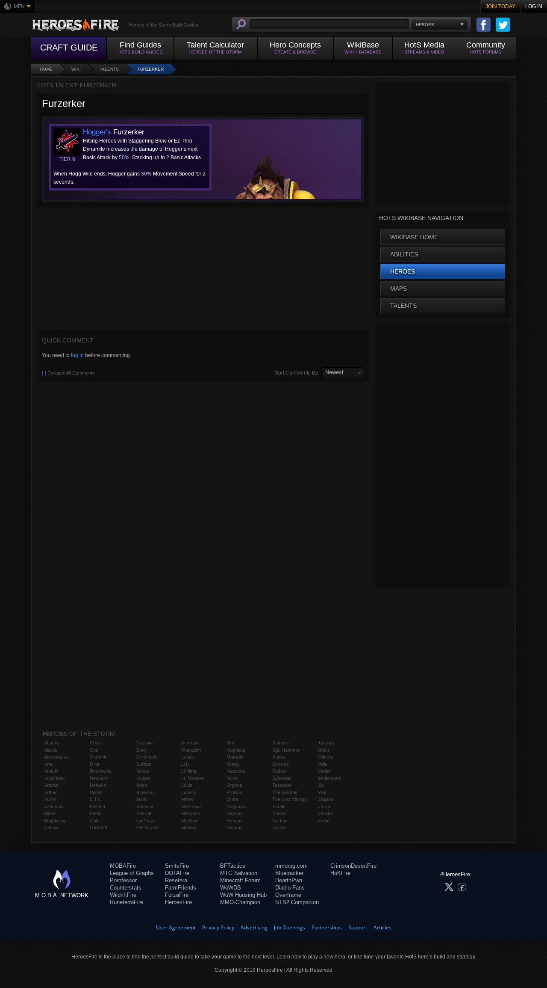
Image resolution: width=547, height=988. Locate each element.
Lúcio (186, 785)
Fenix (95, 813)
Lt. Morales (192, 778)
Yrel (322, 792)
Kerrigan (190, 742)
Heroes (402, 271)
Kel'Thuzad (147, 827)
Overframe (288, 895)
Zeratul (325, 813)
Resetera (176, 880)
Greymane (146, 756)
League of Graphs (132, 873)
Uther (323, 750)
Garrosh (98, 827)
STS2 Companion (297, 902)
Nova (232, 778)
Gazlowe (144, 742)
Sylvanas (281, 778)
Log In (533, 6)
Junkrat (143, 813)
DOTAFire (177, 873)
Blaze (50, 813)
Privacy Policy (218, 927)
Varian (324, 771)
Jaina (141, 799)
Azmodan (54, 806)
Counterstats (125, 887)
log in (77, 355)
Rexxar (234, 827)
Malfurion (190, 813)
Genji (140, 750)
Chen (95, 742)
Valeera (325, 756)
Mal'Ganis (191, 806)
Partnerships (327, 927)
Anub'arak (54, 778)
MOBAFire (123, 866)
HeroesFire (178, 902)
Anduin (51, 771)
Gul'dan (143, 764)
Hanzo (142, 771)
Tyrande (326, 742)
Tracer (279, 813)
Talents (109, 69)
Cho (94, 750)
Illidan (141, 785)
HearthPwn (288, 880)
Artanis (51, 785)
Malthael (189, 820)
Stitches (280, 764)
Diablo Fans (290, 887)
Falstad (97, 806)
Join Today (500, 6)
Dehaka (98, 785)
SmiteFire (177, 866)
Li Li (185, 764)
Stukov (279, 771)
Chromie (98, 756)
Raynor (234, 813)
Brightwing (54, 820)
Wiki (76, 69)
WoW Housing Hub (243, 895)
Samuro (280, 742)
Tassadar (282, 785)
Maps (398, 288)
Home (46, 69)
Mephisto (235, 750)
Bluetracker (289, 873)
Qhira (232, 799)
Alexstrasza (56, 756)
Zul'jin (323, 820)
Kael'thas (144, 820)
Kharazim (191, 750)
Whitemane (329, 778)
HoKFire (340, 873)
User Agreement (176, 927)
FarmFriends (180, 887)
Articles (382, 927)
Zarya (324, 806)
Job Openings (289, 927)
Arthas (51, 792)
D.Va (95, 764)
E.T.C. (96, 799)
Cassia (51, 827)
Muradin (234, 756)
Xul (321, 785)
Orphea (234, 785)
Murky (233, 764)
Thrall (278, 806)
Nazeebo (235, 771)
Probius (234, 792)
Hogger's (97, 132)
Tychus (280, 820)
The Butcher (285, 792)
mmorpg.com (291, 866)
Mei (230, 742)
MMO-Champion (240, 902)
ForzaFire (176, 895)
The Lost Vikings (289, 799)
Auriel (50, 799)
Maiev (187, 799)
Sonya (278, 756)
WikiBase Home (414, 237)
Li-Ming (188, 771)
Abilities (404, 254)
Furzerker (151, 69)
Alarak (50, 750)
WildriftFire (123, 895)
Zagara (325, 799)
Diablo (96, 792)
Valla (322, 764)
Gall (94, 820)
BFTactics (232, 866)
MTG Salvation (238, 873)
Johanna (144, 806)
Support (357, 927)
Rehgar (234, 820)
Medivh (188, 827)
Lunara (188, 792)
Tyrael (278, 827)
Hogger (143, 778)
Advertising (254, 927)
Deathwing (101, 771)
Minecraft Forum (240, 880)
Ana (48, 764)
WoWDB (230, 887)
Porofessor (123, 880)
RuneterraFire (126, 902)
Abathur (52, 742)
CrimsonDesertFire (353, 866)
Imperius (144, 792)
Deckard (99, 778)
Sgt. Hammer (286, 750)
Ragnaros (236, 806)
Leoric (187, 756)
